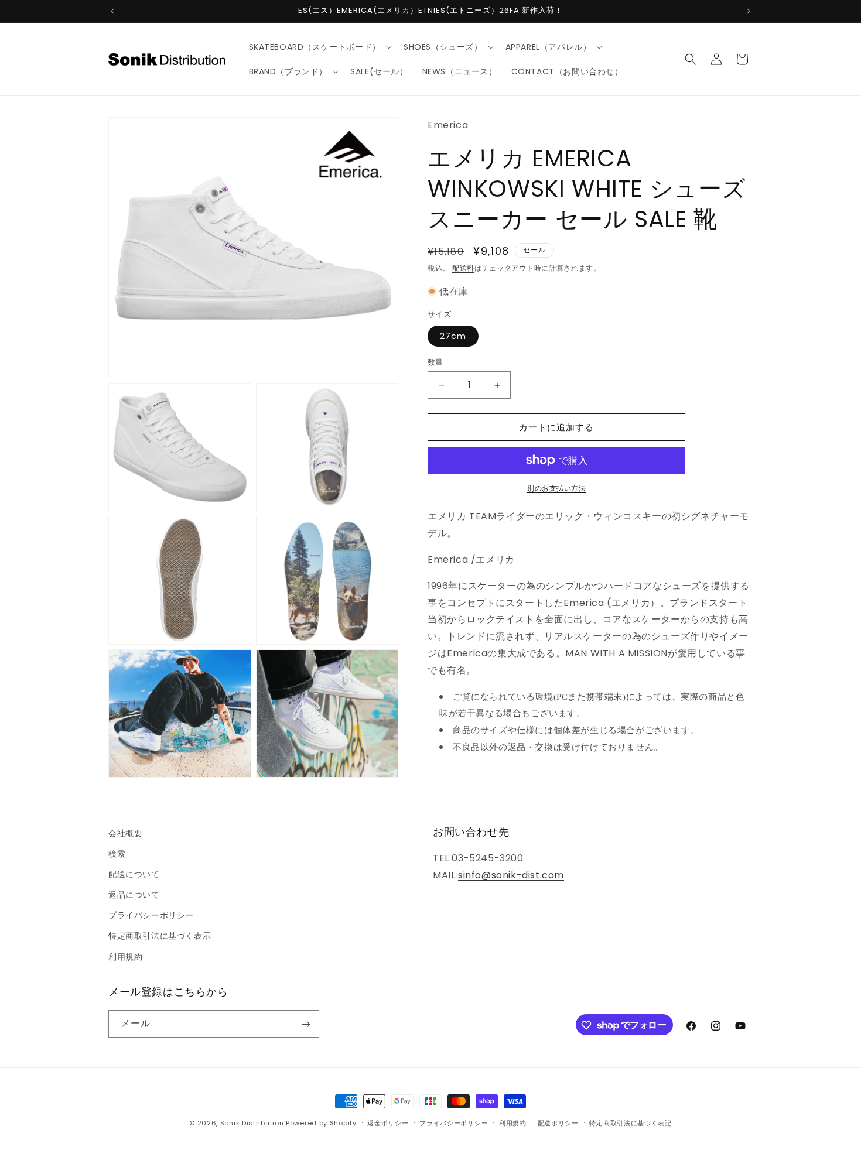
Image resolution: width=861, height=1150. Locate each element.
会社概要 (125, 833)
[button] (319, 47)
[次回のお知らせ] (748, 11)
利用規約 (125, 957)
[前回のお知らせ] (112, 11)
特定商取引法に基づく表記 (630, 1122)
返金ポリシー (387, 1122)
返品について (134, 895)
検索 (116, 854)
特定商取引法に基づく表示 (159, 936)
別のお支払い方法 (556, 488)
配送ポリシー (558, 1122)
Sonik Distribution (252, 1123)
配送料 (463, 268)
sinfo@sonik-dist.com (511, 875)
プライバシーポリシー (151, 916)
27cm (453, 336)
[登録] (306, 1024)
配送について (134, 874)
